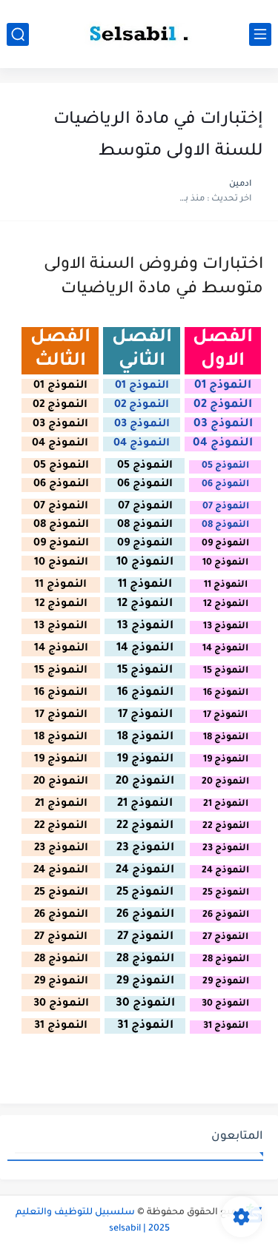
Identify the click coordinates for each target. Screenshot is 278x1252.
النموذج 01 (222, 386)
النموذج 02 (222, 405)
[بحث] (18, 34)
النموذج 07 (225, 507)
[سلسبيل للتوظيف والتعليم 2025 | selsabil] (139, 34)
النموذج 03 (223, 424)
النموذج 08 (225, 525)
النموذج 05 (225, 466)
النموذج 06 (225, 484)
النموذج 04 (223, 443)
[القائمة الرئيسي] (260, 34)
